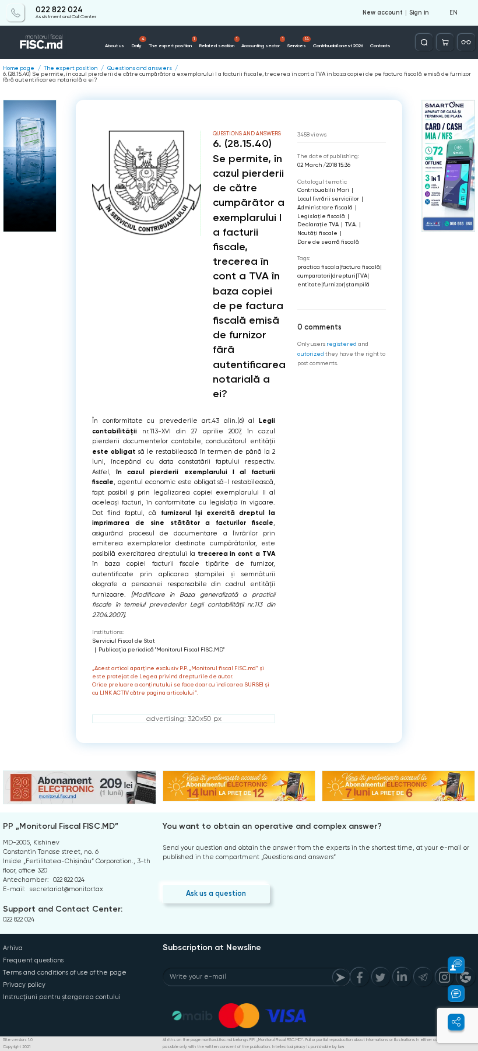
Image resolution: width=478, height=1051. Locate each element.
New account (383, 12)
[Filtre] (466, 42)
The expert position (172, 42)
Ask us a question (216, 893)
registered (341, 344)
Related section (218, 42)
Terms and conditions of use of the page (64, 972)
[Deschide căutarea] (424, 42)
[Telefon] (15, 12)
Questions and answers (139, 68)
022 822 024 (59, 10)
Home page (18, 68)
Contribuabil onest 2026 (338, 45)
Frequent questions (33, 960)
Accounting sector (262, 42)
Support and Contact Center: (62, 909)
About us (114, 45)
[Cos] (445, 42)
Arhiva (13, 948)
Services (298, 42)
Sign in (419, 12)
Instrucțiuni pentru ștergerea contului (62, 997)
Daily (137, 42)
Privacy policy (24, 985)
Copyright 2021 (16, 1047)
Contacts (380, 45)
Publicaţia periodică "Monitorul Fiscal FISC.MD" (161, 649)
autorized (310, 354)
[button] (451, 965)
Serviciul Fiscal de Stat (123, 640)
